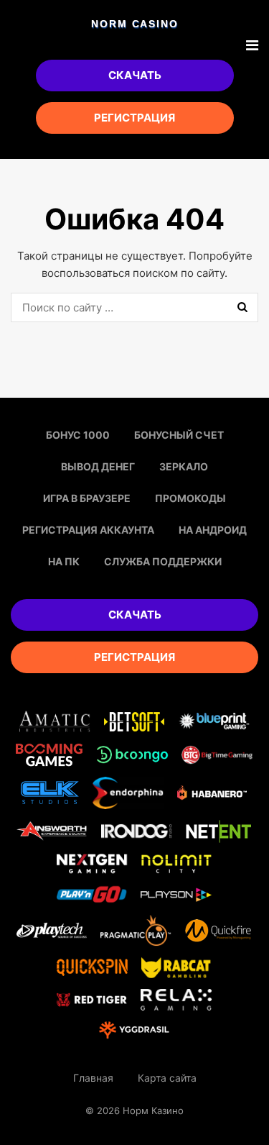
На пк (64, 561)
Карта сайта (167, 1078)
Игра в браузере (87, 498)
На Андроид (213, 530)
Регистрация (134, 117)
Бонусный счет (179, 435)
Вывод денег (98, 466)
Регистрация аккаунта (88, 530)
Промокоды (190, 498)
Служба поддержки (163, 561)
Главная (93, 1078)
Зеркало (183, 466)
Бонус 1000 (78, 435)
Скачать (134, 75)
